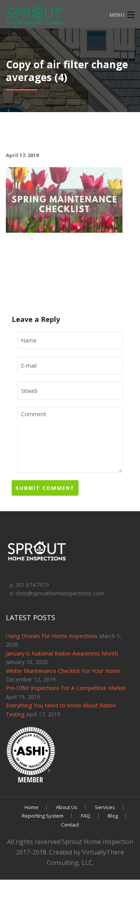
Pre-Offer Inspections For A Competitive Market (66, 688)
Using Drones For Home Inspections (52, 636)
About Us (66, 807)
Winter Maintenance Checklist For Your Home (63, 671)
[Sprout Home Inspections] (35, 15)
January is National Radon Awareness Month (62, 653)
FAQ (85, 815)
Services (105, 807)
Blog (113, 815)
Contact (70, 824)
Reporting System (42, 815)
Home (31, 807)
